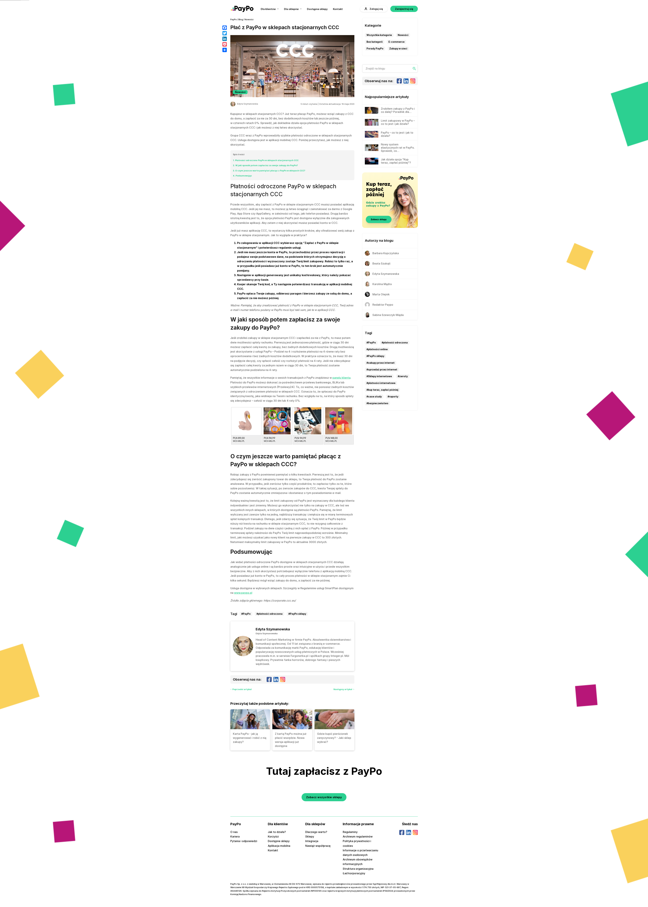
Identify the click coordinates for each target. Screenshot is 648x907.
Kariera (235, 836)
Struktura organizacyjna (358, 868)
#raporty (393, 396)
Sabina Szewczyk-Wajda (388, 315)
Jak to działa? (277, 832)
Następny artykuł (342, 689)
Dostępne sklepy (317, 9)
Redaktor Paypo (382, 304)
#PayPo (246, 613)
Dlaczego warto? (316, 832)
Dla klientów (268, 9)
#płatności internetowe (381, 383)
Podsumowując (242, 175)
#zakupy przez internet (381, 362)
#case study (374, 396)
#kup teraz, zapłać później (382, 389)
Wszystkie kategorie (379, 35)
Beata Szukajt (381, 263)
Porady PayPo (375, 48)
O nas (234, 832)
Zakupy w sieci (398, 48)
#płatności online (377, 349)
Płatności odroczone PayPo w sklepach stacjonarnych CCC (266, 160)
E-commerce (396, 41)
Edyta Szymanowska (247, 104)
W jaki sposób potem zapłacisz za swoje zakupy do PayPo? (265, 165)
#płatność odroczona (269, 613)
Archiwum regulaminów (358, 836)
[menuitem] (269, 9)
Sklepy (309, 836)
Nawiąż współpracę (318, 845)
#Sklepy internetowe (379, 376)
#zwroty (403, 376)
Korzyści (273, 836)
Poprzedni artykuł (242, 689)
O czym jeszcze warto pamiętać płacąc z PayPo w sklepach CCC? (269, 170)
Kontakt (338, 9)
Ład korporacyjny (354, 873)
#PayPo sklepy (297, 613)
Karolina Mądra (382, 284)
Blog (240, 19)
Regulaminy (350, 832)
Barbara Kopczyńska (385, 253)
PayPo (233, 19)
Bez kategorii (375, 41)
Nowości (249, 19)
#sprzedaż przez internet (382, 369)
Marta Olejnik (381, 294)
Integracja (311, 841)
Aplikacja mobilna (279, 845)
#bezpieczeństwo (377, 403)
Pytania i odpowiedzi (243, 841)
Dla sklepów (291, 9)
